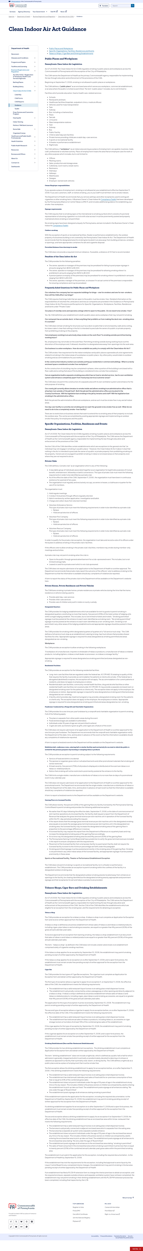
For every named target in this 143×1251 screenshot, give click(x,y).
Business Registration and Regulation (20, 71)
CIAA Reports (19, 102)
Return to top (127, 1198)
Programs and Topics (18, 62)
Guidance (18, 105)
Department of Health (20, 48)
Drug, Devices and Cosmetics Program (23, 113)
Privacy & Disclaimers (106, 1236)
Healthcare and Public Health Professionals (21, 137)
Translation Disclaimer (120, 1236)
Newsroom (15, 54)
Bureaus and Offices (18, 154)
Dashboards (15, 166)
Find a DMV (76, 1211)
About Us (14, 158)
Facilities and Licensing (19, 66)
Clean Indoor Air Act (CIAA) (22, 91)
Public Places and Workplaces (61, 48)
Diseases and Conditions (19, 58)
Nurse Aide (16, 129)
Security (130, 1236)
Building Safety (18, 86)
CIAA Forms (19, 98)
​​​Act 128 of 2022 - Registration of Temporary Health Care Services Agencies (23, 76)
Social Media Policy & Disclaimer (124, 1237)
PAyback (76, 1221)
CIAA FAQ (18, 95)
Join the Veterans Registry (81, 1218)
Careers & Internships (112, 1207)
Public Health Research (19, 145)
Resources (15, 150)
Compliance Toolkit (108, 199)
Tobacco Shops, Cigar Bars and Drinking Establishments (71, 53)
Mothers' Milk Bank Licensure (23, 125)
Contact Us (15, 163)
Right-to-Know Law (111, 1214)
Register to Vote (78, 1207)
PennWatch (109, 1211)
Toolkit (17, 109)
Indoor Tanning (18, 122)
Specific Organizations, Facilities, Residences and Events (71, 51)
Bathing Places (18, 82)
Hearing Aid (17, 118)
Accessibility (95, 1236)
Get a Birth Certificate (80, 1214)
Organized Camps (19, 133)
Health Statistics (17, 141)
